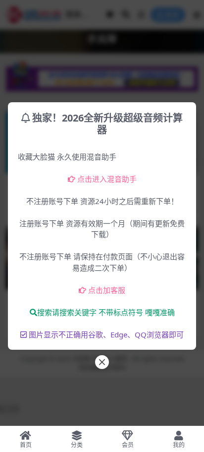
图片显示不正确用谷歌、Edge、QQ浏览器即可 (106, 334)
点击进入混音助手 (107, 179)
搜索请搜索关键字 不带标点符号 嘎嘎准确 (106, 312)
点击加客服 (106, 290)
